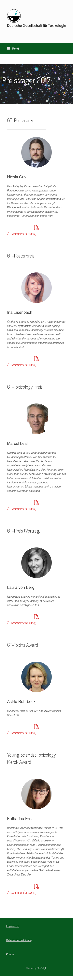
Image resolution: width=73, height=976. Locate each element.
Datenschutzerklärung (19, 940)
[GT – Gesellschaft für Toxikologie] (36, 18)
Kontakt (10, 954)
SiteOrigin (42, 968)
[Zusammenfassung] (36, 227)
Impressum (12, 926)
